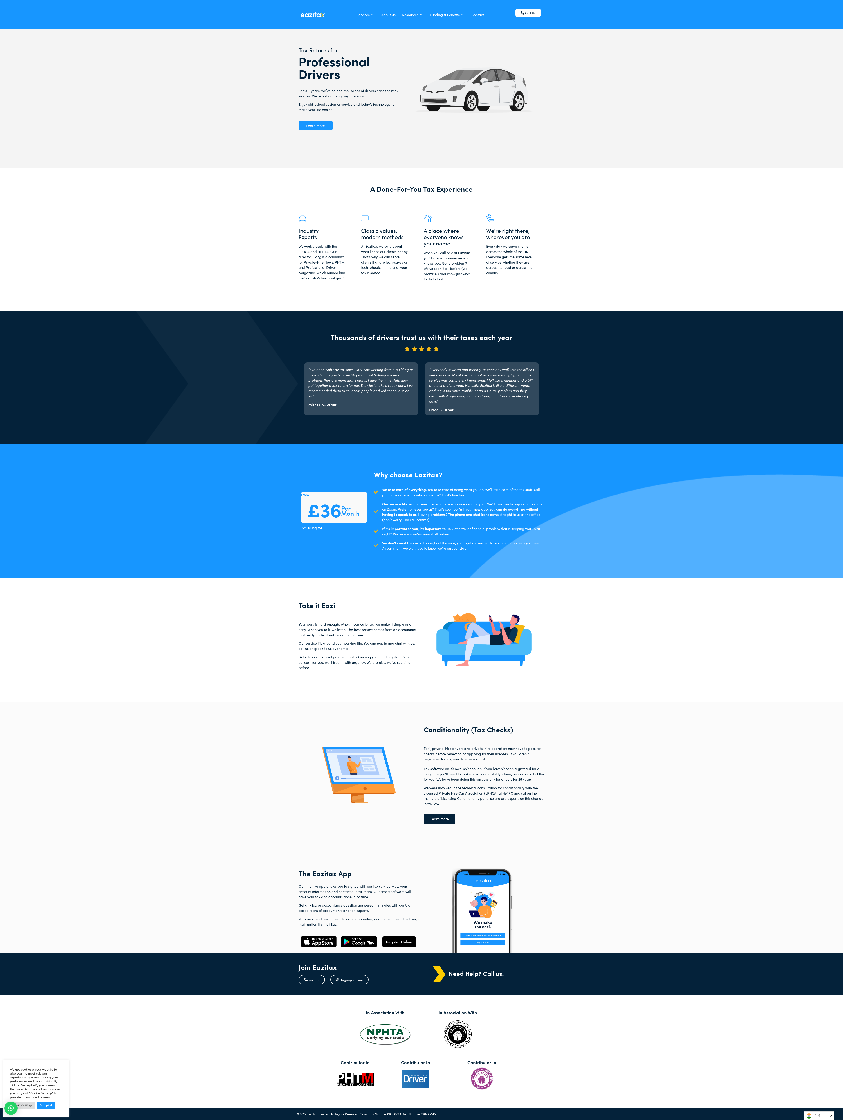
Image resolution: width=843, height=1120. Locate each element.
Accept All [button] (46, 1105)
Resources (410, 14)
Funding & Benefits (445, 14)
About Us (388, 14)
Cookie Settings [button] (22, 1105)
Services (363, 14)
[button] (11, 1108)
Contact (477, 14)
